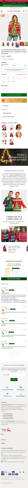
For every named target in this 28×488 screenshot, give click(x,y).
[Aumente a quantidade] (8, 88)
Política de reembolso (19, 479)
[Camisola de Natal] (14, 11)
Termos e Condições (5, 479)
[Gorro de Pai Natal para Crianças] (11, 142)
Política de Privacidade (16, 477)
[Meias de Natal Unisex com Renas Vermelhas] (11, 127)
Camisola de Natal (8, 483)
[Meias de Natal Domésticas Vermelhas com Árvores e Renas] (11, 134)
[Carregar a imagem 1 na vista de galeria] (14, 27)
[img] (4, 288)
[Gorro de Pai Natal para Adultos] (4, 127)
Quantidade (4, 85)
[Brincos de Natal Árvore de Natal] (19, 134)
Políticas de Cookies (5, 477)
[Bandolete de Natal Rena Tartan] (4, 142)
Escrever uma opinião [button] (14, 279)
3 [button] (14, 353)
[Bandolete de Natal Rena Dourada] (4, 134)
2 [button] (12, 353)
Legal (12, 479)
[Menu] (1, 11)
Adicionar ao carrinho (14, 95)
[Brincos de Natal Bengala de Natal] (19, 127)
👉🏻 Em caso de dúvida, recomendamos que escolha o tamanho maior (14, 70)
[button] (4, 59)
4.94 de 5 (17, 264)
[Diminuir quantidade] (2, 88)
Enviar (14, 379)
